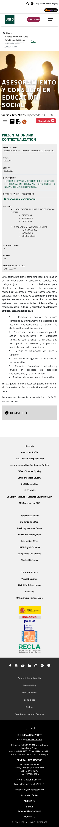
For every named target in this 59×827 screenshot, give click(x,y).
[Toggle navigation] (5, 122)
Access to (29, 591)
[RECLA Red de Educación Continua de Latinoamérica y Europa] (30, 648)
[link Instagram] (35, 666)
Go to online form (34, 739)
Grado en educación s (15, 40)
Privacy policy (29, 692)
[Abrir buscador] (27, 3)
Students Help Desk (29, 522)
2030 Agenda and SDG (29, 503)
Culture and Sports (30, 572)
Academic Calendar (30, 515)
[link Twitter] (15, 666)
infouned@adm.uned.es (29, 811)
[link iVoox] (48, 666)
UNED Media (30, 490)
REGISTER (17, 413)
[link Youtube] (22, 666)
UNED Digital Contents (29, 547)
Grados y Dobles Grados (16, 36)
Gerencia (29, 446)
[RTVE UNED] (51, 10)
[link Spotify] (41, 666)
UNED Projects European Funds (29, 458)
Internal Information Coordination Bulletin (29, 465)
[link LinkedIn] (29, 666)
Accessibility (29, 685)
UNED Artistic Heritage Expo (29, 598)
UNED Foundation (29, 484)
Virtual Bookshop (29, 579)
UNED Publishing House (29, 585)
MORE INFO (29, 801)
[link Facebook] (9, 666)
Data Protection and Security (30, 714)
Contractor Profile (29, 452)
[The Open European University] (29, 625)
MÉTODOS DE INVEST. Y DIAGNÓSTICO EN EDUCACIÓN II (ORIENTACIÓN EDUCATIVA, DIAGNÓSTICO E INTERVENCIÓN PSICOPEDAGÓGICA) (29, 184)
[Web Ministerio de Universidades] (30, 610)
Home (9, 33)
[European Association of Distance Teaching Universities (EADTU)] (29, 636)
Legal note (29, 699)
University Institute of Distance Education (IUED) (29, 496)
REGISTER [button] (43, 120)
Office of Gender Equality (29, 471)
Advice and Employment (29, 534)
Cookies (29, 707)
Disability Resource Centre (29, 528)
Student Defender (29, 560)
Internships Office (29, 541)
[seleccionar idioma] (32, 3)
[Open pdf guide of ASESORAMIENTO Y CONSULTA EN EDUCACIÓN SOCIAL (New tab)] (18, 122)
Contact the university (29, 678)
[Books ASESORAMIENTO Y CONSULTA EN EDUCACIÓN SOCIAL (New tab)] (12, 122)
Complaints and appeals (29, 553)
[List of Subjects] (24, 121)
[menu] (51, 18)
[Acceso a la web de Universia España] (30, 617)
